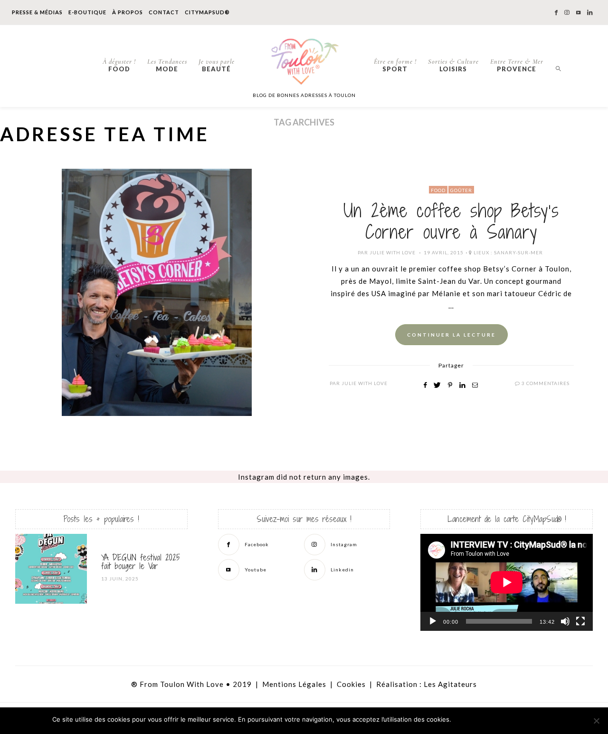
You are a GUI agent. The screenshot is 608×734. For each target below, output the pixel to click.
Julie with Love (393, 252)
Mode (167, 65)
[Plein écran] (580, 621)
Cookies (351, 684)
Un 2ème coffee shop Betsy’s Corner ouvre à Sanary (451, 221)
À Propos (127, 12)
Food (119, 65)
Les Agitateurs (450, 684)
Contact (164, 12)
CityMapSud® (207, 12)
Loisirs (453, 65)
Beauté (217, 65)
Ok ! (480, 720)
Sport (395, 65)
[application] (506, 582)
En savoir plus (532, 720)
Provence (516, 65)
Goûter (461, 190)
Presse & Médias (37, 12)
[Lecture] (432, 621)
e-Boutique (87, 12)
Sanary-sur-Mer (518, 252)
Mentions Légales (294, 684)
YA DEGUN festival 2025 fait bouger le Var (140, 561)
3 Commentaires (546, 383)
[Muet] (565, 621)
